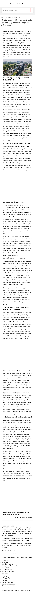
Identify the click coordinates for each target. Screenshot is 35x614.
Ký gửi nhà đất (6, 578)
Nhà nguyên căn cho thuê (9, 566)
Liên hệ (4, 575)
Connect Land (20, 512)
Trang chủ (3, 17)
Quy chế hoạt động (7, 582)
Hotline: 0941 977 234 (8, 550)
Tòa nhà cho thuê (7, 569)
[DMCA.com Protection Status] (6, 595)
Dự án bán (5, 562)
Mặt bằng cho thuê (7, 564)
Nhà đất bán (5, 567)
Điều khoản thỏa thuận (8, 584)
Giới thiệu (5, 573)
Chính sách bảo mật (8, 586)
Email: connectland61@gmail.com (12, 554)
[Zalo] (6, 608)
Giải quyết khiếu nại (8, 587)
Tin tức (9, 17)
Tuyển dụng (5, 577)
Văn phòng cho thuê (8, 571)
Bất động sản (17, 17)
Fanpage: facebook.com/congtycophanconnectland (17, 557)
